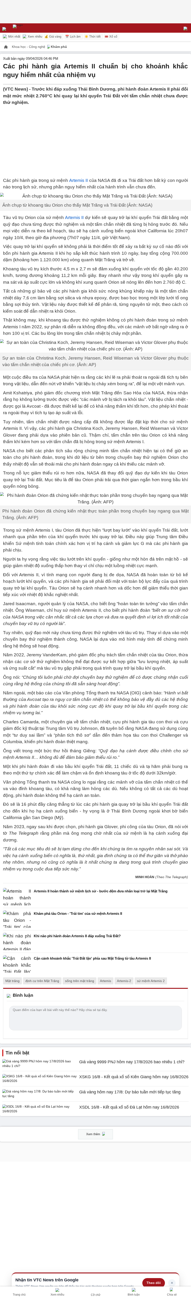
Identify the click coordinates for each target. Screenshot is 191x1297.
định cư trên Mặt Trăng (42, 981)
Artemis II (78, 180)
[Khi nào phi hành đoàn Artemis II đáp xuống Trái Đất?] (17, 941)
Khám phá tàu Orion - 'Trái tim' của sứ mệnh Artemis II (78, 913)
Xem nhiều (34, 36)
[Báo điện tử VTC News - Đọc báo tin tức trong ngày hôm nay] (28, 28)
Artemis (105, 981)
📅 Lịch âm (73, 36)
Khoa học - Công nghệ (29, 47)
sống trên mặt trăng (79, 981)
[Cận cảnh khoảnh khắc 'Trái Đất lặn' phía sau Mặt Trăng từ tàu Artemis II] (17, 964)
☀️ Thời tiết (93, 36)
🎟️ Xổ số (111, 36)
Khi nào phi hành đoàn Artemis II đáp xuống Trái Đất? (77, 936)
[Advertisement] (95, 138)
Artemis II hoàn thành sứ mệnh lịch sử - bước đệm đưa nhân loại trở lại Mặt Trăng (100, 891)
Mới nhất (13, 36)
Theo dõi (154, 1283)
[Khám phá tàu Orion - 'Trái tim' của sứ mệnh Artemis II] (17, 919)
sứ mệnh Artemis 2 (151, 981)
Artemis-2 (124, 981)
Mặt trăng (12, 981)
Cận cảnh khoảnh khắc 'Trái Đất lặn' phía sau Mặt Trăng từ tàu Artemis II (92, 958)
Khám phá (59, 47)
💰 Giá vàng (52, 36)
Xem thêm (93, 1134)
